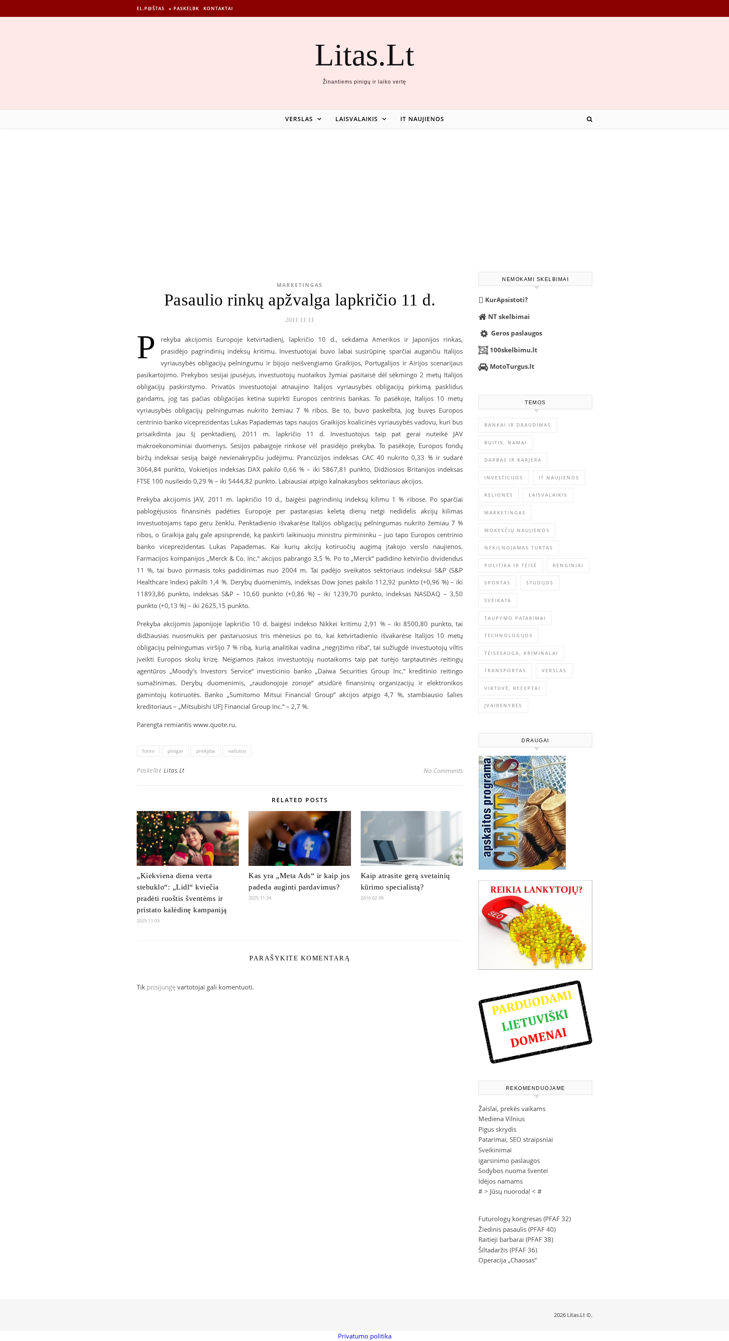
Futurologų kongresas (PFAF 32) (524, 1218)
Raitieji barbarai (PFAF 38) (515, 1239)
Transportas (505, 670)
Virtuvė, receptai (512, 688)
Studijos (540, 582)
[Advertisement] (364, 191)
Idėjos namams (500, 1181)
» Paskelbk (184, 8)
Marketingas (300, 285)
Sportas (497, 582)
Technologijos (508, 635)
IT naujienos (422, 119)
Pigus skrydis (497, 1129)
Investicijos (503, 477)
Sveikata (497, 600)
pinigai (175, 750)
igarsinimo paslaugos (509, 1160)
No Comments (443, 770)
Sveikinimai (495, 1150)
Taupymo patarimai (515, 618)
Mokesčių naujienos (517, 530)
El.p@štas (151, 8)
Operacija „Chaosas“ (507, 1260)
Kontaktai (218, 8)
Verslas (299, 119)
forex (148, 750)
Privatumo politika (365, 1336)
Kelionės (498, 495)
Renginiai (568, 565)
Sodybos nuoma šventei (513, 1170)
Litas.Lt (364, 54)
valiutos (237, 750)
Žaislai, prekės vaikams (511, 1108)
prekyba (205, 750)
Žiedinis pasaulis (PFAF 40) (517, 1229)
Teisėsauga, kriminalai (521, 653)
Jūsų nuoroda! (510, 1191)
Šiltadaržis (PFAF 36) (507, 1250)
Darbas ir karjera (513, 460)
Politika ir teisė (510, 565)
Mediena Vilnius (501, 1118)
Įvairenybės (503, 705)
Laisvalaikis (356, 119)
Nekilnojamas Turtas (518, 547)
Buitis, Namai (505, 442)
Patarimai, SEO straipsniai (515, 1139)
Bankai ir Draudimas (517, 425)
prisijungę (161, 987)
